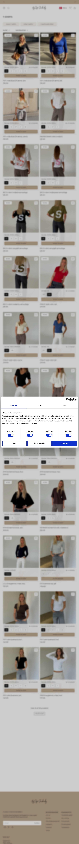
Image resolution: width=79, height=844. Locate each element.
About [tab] (65, 405)
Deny (14, 443)
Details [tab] (39, 405)
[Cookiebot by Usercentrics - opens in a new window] (68, 399)
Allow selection (39, 443)
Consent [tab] (14, 405)
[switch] (30, 435)
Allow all (64, 443)
